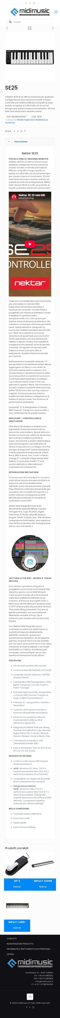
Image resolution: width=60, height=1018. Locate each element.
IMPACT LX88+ (17, 922)
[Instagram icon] (34, 3)
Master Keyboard (25, 119)
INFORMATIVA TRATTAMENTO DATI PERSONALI (28, 949)
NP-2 (17, 881)
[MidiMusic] (30, 12)
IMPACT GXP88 (43, 881)
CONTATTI (12, 938)
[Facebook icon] (26, 3)
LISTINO (10, 954)
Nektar (17, 886)
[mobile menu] (55, 12)
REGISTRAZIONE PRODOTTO (20, 943)
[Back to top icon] (30, 997)
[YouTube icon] (30, 3)
